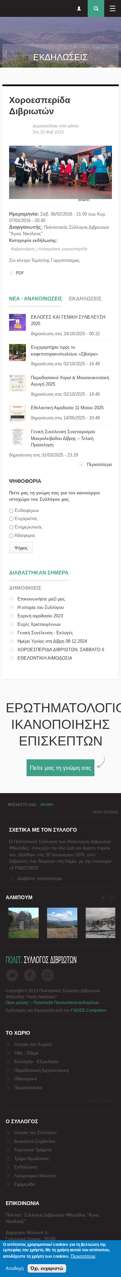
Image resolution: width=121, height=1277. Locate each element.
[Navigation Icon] (112, 8)
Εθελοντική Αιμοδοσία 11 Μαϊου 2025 (67, 407)
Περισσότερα (99, 464)
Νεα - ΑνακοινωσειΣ (35, 298)
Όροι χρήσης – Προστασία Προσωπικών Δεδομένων (52, 1002)
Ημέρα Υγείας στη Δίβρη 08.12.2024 (52, 641)
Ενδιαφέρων (27, 510)
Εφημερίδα (24, 1184)
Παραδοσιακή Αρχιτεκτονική (41, 1070)
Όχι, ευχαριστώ (47, 1268)
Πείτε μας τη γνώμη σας (60, 767)
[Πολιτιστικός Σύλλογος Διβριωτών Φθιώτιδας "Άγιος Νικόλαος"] (23, 938)
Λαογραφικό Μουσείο (35, 1175)
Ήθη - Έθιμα (26, 1053)
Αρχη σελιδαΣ (106, 812)
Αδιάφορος (24, 535)
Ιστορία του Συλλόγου (35, 1132)
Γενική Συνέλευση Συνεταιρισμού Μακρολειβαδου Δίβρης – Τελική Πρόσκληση (63, 438)
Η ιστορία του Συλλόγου (40, 607)
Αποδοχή (15, 1268)
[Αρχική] (6, 9)
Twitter (12, 975)
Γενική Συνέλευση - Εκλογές (45, 632)
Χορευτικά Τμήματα (33, 1149)
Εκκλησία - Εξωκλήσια (36, 1061)
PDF (20, 273)
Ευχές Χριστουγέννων (39, 624)
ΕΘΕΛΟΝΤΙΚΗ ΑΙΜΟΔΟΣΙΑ (44, 658)
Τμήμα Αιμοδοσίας (31, 1158)
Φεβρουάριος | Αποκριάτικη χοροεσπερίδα (49, 249)
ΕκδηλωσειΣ (85, 298)
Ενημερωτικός (28, 527)
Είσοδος (79, 8)
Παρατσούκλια (28, 1087)
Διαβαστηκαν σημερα (39, 572)
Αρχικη (46, 805)
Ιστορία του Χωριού (33, 1044)
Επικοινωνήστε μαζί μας (41, 598)
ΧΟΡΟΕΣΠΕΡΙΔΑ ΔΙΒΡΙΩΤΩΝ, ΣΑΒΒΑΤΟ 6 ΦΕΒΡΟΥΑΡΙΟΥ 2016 (56, 653)
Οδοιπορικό (25, 1078)
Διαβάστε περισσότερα (39, 878)
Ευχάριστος (26, 518)
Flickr (47, 975)
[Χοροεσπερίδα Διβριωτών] (60, 197)
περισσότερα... (100, 1100)
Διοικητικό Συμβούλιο (34, 1141)
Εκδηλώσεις (26, 1167)
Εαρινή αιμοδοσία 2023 (40, 615)
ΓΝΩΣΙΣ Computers (88, 1010)
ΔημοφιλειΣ (25, 588)
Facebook (30, 975)
